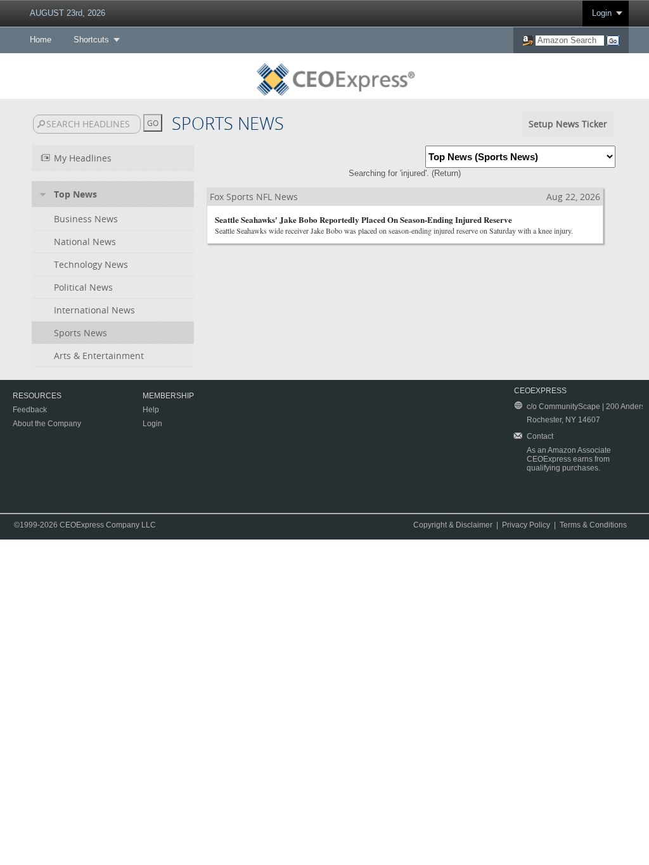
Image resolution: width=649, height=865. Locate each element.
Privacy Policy (526, 525)
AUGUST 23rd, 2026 (67, 13)
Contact (540, 436)
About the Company (47, 423)
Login (602, 13)
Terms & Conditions (593, 525)
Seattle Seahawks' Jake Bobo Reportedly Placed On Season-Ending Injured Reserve (363, 219)
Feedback (30, 409)
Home (40, 39)
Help (151, 409)
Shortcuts (91, 39)
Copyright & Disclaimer (452, 525)
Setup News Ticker (568, 124)
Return (446, 173)
